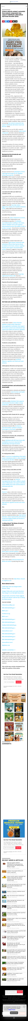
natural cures (8, 659)
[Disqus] (14, 764)
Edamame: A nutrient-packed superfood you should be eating (16, 913)
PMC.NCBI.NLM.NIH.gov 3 (8, 622)
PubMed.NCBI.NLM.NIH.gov (9, 625)
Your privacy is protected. (8, 686)
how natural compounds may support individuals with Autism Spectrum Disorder (13, 124)
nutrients (9, 661)
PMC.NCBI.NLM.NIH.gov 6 (8, 636)
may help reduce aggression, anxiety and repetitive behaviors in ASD (14, 206)
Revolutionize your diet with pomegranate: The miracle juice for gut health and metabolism (16, 944)
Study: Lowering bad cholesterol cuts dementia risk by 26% (15, 901)
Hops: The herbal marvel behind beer (15, 895)
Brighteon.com (6, 645)
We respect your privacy (19, 999)
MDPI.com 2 (5, 616)
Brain (3, 656)
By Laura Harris (15, 915)
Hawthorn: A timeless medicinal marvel (16, 891)
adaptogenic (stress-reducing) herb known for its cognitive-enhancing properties (13, 173)
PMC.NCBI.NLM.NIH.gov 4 (8, 628)
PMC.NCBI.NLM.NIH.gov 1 (8, 608)
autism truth (19, 654)
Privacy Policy (11, 1009)
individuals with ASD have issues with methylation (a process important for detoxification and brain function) (13, 442)
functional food (13, 658)
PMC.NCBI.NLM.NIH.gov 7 (8, 639)
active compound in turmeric (17, 217)
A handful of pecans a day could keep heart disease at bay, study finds (15, 968)
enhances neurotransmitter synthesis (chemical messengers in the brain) (12, 427)
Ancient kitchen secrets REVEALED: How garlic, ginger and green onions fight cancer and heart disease (16, 938)
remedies (15, 661)
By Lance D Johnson (15, 868)
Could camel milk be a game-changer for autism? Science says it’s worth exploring (16, 957)
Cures (15, 656)
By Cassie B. (14, 903)
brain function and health (18, 392)
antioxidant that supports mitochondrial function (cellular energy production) (13, 403)
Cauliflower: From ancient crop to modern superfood (14, 974)
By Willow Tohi (14, 910)
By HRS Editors (15, 888)
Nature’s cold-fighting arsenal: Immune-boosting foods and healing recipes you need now (16, 907)
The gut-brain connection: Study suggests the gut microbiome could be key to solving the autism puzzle (13, 597)
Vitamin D (4, 492)
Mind (3, 659)
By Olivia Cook (14, 881)
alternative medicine (15, 652)
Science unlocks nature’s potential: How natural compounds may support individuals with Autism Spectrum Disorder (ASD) (16, 878)
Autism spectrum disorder (9, 654)
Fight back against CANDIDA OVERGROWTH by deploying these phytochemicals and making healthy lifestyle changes (15, 864)
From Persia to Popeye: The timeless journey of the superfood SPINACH (15, 963)
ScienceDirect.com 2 (7, 642)
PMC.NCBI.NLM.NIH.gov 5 (8, 633)
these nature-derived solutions (10, 551)
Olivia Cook (11, 18)
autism (24, 652)
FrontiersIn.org (6, 613)
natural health (16, 659)
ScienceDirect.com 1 (7, 631)
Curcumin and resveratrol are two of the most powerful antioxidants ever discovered (16, 886)
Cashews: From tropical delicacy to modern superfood (15, 871)
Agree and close (14, 1012)
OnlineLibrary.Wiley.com (8, 605)
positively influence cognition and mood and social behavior (12, 361)
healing (19, 658)
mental (24, 658)
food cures (20, 656)
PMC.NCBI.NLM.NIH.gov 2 (8, 619)
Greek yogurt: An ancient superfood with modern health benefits (16, 931)
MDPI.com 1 (5, 610)
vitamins (4, 663)
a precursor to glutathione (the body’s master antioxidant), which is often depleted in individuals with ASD (14, 458)
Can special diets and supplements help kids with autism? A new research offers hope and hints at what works (16, 951)
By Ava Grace (14, 873)
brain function (9, 656)
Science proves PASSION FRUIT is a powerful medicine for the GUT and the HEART (16, 925)
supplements (22, 661)
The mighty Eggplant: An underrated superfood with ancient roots (15, 979)
